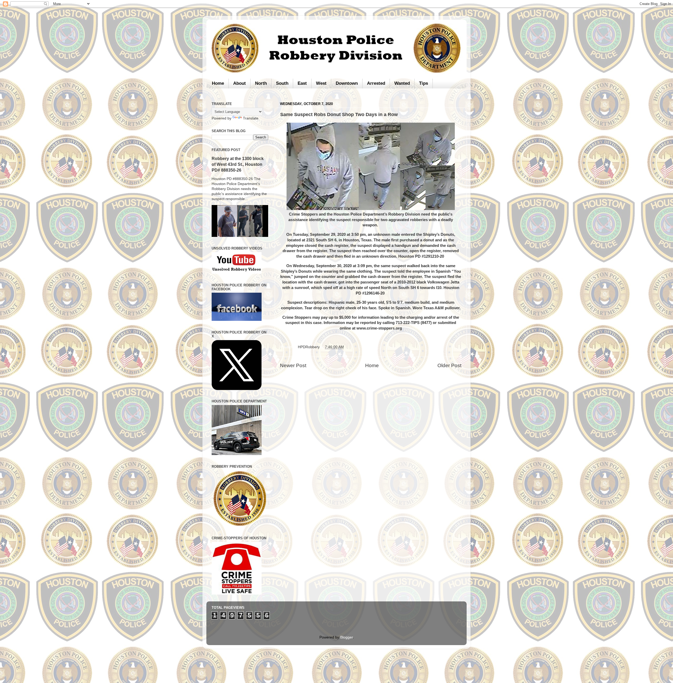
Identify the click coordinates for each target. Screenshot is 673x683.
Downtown (347, 83)
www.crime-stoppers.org (379, 328)
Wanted (402, 83)
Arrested (376, 83)
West (321, 83)
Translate (250, 118)
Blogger (346, 637)
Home (218, 83)
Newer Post (293, 365)
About (239, 83)
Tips (423, 83)
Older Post (449, 365)
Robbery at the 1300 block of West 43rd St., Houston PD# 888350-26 (238, 164)
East (302, 83)
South (282, 83)
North (261, 83)
